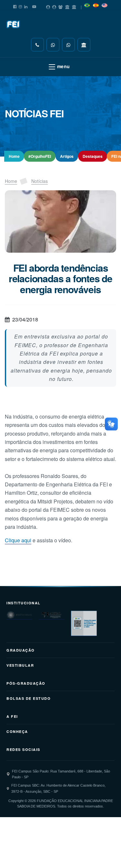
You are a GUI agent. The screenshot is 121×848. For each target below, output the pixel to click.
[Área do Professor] (60, 6)
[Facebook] (14, 5)
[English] (104, 4)
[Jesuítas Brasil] (19, 615)
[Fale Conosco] (37, 44)
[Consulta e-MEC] (84, 623)
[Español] (96, 4)
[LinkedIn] (25, 5)
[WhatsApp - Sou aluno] (68, 44)
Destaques (93, 156)
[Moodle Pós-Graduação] (74, 6)
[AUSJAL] (52, 615)
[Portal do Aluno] (48, 6)
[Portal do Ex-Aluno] (54, 6)
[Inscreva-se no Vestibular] (83, 44)
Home (14, 156)
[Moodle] (67, 6)
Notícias (39, 181)
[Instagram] (20, 5)
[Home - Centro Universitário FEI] (14, 24)
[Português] (87, 4)
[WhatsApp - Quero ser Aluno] (52, 44)
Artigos (67, 156)
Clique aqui (18, 540)
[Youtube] (34, 5)
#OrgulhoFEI (39, 156)
